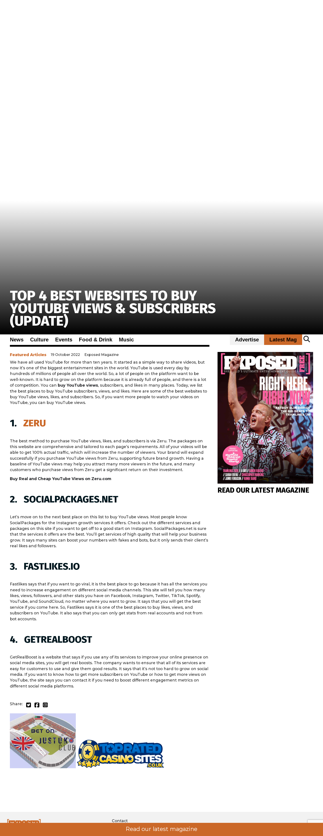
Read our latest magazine (161, 829)
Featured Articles (28, 354)
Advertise (247, 339)
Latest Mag (283, 339)
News (17, 339)
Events (63, 339)
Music (126, 339)
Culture (39, 339)
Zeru (34, 423)
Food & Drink (95, 339)
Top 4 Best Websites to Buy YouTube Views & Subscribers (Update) (113, 308)
